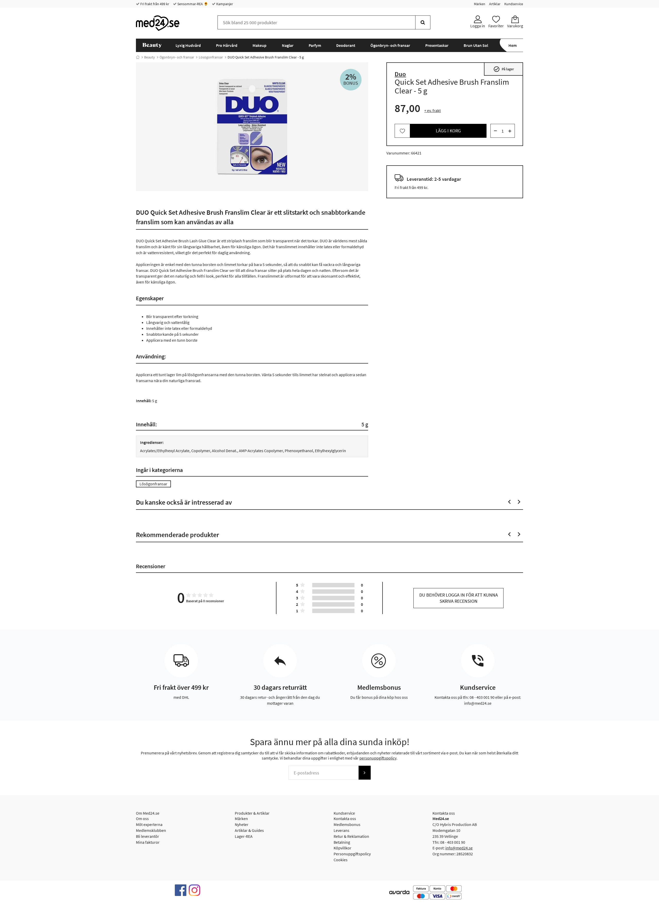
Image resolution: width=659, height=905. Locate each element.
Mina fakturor (148, 842)
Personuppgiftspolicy (352, 853)
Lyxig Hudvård (188, 45)
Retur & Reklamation (351, 836)
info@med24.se (459, 847)
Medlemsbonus (347, 824)
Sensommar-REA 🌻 (192, 4)
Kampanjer (224, 4)
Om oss (142, 818)
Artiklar (494, 4)
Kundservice (513, 4)
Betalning (342, 842)
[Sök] (422, 22)
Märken (479, 4)
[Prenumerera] (364, 773)
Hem (512, 45)
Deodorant (345, 45)
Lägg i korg (448, 131)
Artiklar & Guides (249, 830)
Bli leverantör (147, 836)
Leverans (341, 830)
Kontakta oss (345, 818)
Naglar (287, 45)
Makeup (259, 45)
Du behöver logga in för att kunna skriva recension (458, 598)
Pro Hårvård (226, 45)
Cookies (341, 859)
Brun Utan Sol (476, 45)
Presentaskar (436, 45)
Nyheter (241, 824)
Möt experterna (149, 824)
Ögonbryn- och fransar (390, 45)
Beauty (149, 57)
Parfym (315, 45)
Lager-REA (244, 836)
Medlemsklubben (151, 830)
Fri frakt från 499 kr (154, 4)
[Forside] (138, 57)
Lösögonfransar (211, 57)
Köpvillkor (342, 847)
